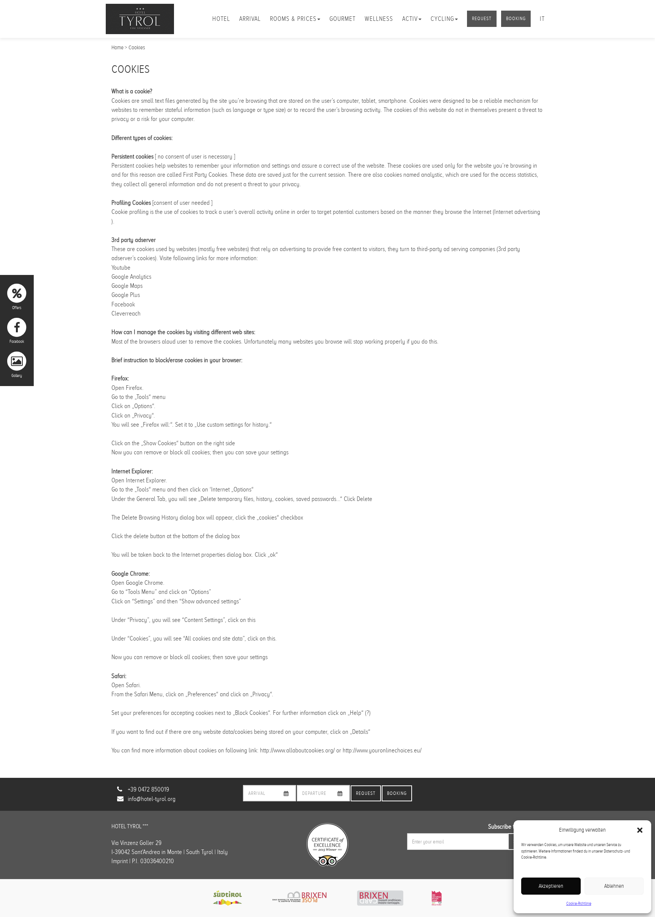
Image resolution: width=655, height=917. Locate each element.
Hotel (221, 18)
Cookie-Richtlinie (578, 903)
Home (117, 47)
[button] (640, 830)
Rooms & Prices (293, 18)
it (542, 18)
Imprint (119, 861)
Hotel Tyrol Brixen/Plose (140, 19)
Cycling (442, 18)
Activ (410, 18)
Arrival (250, 18)
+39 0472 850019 (148, 789)
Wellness (379, 18)
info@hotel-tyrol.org (152, 798)
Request (482, 18)
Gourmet (342, 18)
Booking (516, 18)
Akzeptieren (551, 886)
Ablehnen (614, 886)
